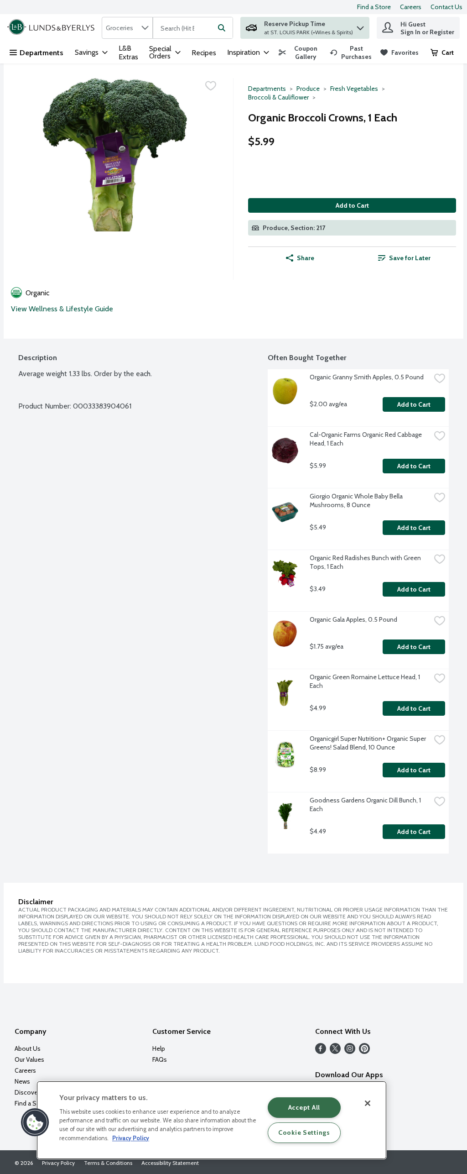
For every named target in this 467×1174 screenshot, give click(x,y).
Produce (308, 88)
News (22, 1081)
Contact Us (446, 7)
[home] (52, 28)
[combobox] (127, 28)
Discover (27, 1092)
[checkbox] (210, 85)
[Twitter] (335, 1051)
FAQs (159, 1059)
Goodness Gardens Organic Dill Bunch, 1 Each (366, 804)
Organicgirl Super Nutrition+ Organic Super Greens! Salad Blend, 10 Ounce (368, 742)
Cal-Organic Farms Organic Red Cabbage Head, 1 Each (366, 438)
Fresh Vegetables (354, 88)
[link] (300, 52)
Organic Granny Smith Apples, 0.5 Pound (367, 377)
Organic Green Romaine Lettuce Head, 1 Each (365, 681)
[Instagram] (349, 1051)
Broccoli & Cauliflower (278, 97)
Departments (41, 52)
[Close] (368, 1103)
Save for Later (410, 258)
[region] (211, 1120)
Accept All (304, 1107)
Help (158, 1048)
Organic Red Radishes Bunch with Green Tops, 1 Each (366, 562)
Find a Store (374, 7)
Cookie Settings (304, 1132)
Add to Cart (352, 205)
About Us (28, 1048)
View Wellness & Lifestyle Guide (62, 308)
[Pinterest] (364, 1051)
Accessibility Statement (170, 1162)
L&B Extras (128, 52)
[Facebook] (320, 1051)
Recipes (204, 52)
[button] (360, 26)
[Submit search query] (221, 28)
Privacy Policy (58, 1162)
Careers (410, 7)
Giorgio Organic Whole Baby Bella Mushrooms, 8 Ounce (357, 500)
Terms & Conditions (108, 1162)
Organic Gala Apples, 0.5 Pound (353, 619)
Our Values (29, 1059)
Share (305, 258)
